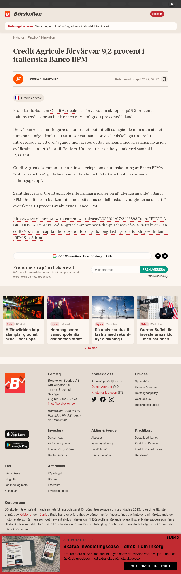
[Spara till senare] (164, 79)
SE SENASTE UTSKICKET (150, 566)
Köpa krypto (55, 473)
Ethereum (54, 485)
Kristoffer (26, 514)
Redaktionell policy (147, 404)
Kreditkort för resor (147, 443)
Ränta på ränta (57, 455)
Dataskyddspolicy (157, 276)
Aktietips (97, 437)
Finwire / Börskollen (42, 79)
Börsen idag (55, 437)
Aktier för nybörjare (60, 443)
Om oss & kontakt (146, 387)
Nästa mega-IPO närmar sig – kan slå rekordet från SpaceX (59, 26)
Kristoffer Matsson (104, 392)
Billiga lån (11, 479)
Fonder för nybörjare (61, 449)
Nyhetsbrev (142, 381)
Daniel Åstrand (101, 386)
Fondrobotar (99, 449)
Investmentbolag (102, 443)
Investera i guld (58, 491)
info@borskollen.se (61, 403)
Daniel (43, 514)
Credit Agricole (63, 110)
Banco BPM (73, 117)
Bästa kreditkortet (146, 437)
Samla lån (11, 491)
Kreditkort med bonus (148, 449)
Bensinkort (142, 455)
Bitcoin (52, 479)
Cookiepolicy (143, 399)
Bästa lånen (12, 473)
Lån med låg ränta (16, 485)
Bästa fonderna (101, 455)
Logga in (157, 13)
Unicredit (142, 136)
